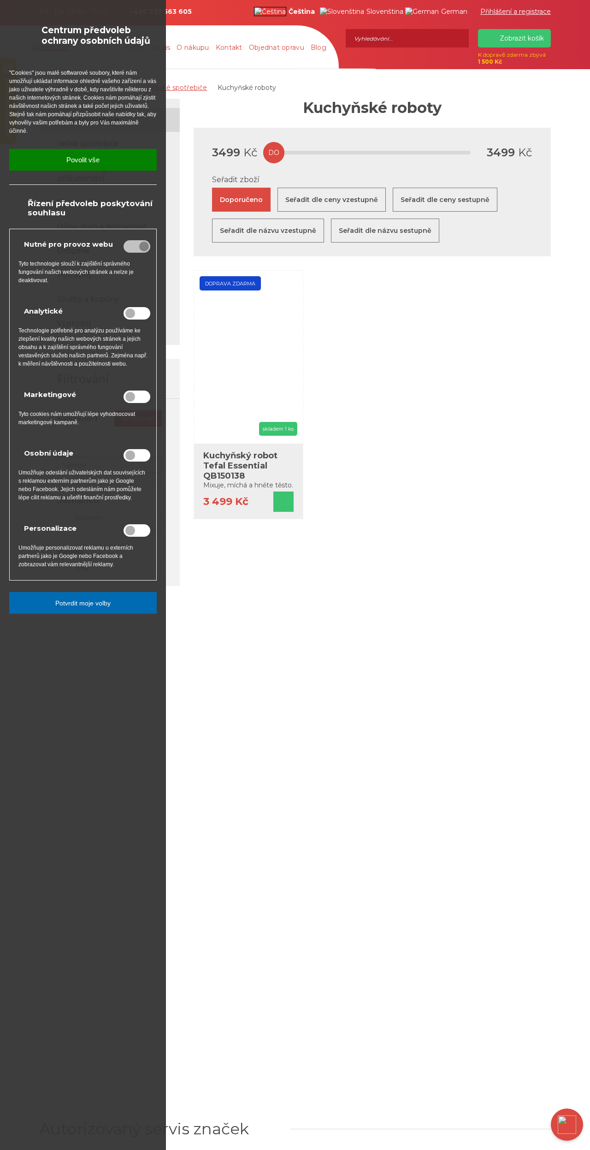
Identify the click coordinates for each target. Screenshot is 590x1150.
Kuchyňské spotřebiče (171, 87)
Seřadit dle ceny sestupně (445, 200)
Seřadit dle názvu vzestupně (268, 230)
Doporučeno (241, 200)
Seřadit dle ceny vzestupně (331, 200)
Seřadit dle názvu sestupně (385, 230)
